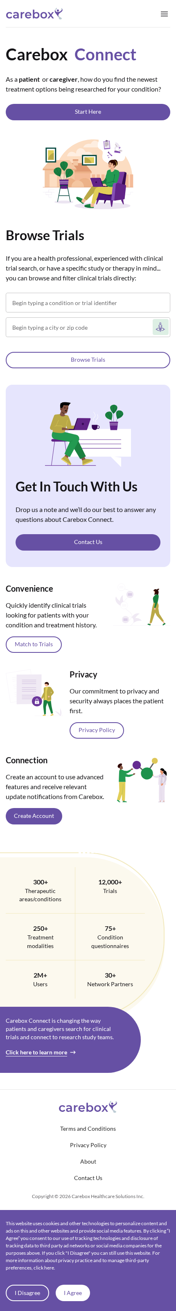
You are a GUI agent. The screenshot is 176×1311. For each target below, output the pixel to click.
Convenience (29, 588)
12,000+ (110, 882)
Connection (26, 760)
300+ (40, 882)
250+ (40, 928)
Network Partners (110, 984)
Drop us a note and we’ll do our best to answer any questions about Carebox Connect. (86, 514)
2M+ (40, 975)
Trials (110, 891)
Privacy (83, 674)
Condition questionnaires (110, 941)
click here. (44, 1268)
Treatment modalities (40, 941)
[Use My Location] (161, 327)
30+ (110, 975)
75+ (110, 928)
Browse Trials (45, 235)
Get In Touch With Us (77, 486)
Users (40, 984)
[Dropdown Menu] (164, 13)
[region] (88, 559)
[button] (88, 112)
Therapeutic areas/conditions (40, 895)
